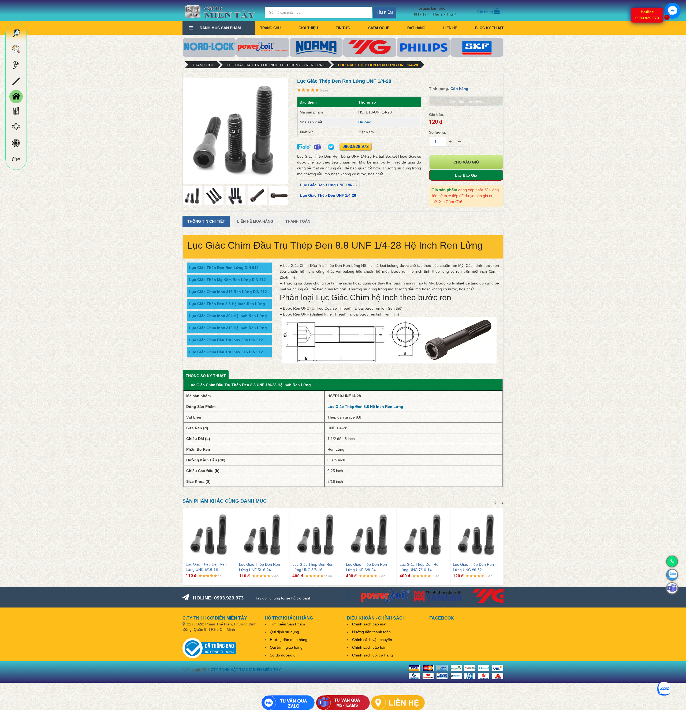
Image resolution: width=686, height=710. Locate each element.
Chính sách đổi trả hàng (372, 655)
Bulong (365, 122)
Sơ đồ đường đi (283, 655)
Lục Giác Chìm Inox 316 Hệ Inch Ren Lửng (228, 328)
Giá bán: (437, 114)
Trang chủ (270, 28)
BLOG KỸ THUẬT (489, 28)
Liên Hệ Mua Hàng (255, 221)
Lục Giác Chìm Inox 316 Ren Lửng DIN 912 (228, 292)
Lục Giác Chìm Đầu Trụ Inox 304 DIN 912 (226, 340)
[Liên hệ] (398, 702)
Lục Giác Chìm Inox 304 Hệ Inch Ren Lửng (228, 316)
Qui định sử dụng (284, 632)
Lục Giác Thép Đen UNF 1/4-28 (328, 195)
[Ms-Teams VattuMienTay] (343, 702)
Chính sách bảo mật (369, 624)
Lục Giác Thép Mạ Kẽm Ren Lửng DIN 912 (227, 280)
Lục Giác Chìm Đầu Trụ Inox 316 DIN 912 (226, 352)
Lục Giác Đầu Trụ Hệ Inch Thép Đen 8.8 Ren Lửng (276, 65)
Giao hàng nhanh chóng (466, 101)
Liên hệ (450, 28)
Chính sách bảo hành (370, 647)
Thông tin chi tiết (206, 221)
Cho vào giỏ (466, 162)
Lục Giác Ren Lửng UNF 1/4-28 (328, 185)
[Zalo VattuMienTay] (288, 702)
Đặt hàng (416, 28)
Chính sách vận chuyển (372, 639)
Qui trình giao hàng (286, 647)
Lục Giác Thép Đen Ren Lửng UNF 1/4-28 (378, 65)
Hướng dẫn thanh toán (371, 632)
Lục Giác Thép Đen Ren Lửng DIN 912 (224, 267)
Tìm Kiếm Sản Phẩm (287, 624)
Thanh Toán (297, 221)
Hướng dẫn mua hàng (288, 639)
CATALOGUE (378, 28)
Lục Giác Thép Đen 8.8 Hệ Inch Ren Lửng (227, 304)
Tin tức (343, 28)
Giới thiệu (308, 28)
